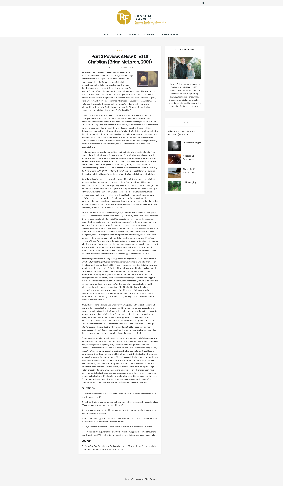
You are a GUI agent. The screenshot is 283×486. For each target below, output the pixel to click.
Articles (132, 34)
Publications (149, 34)
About (106, 34)
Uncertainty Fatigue (192, 142)
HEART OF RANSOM (170, 34)
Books (120, 50)
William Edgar (128, 67)
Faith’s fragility (189, 182)
